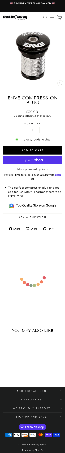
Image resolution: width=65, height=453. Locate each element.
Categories (31, 399)
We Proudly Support (32, 408)
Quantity (32, 123)
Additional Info (32, 391)
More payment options (32, 169)
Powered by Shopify (32, 450)
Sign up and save (31, 416)
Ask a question (33, 217)
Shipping (19, 115)
